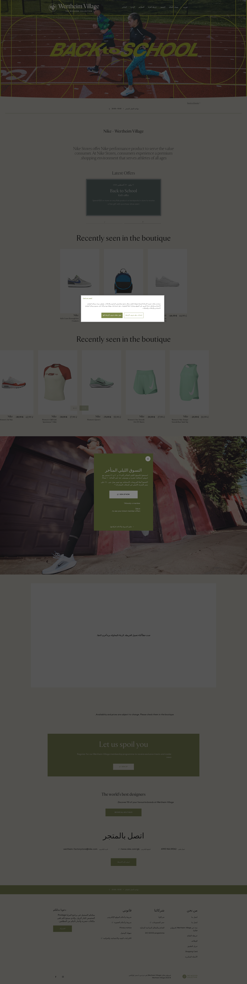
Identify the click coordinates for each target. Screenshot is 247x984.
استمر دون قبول (87, 298)
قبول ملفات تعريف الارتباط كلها (112, 315)
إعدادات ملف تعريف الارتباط (133, 315)
